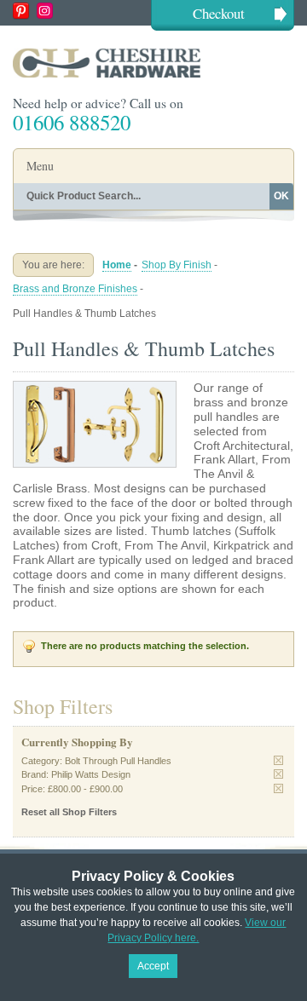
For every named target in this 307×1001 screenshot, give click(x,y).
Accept (153, 966)
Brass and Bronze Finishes (75, 289)
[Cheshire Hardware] (153, 63)
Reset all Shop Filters (69, 812)
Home (116, 265)
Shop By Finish (176, 265)
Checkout (219, 13)
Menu (40, 166)
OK (281, 196)
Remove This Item (278, 760)
